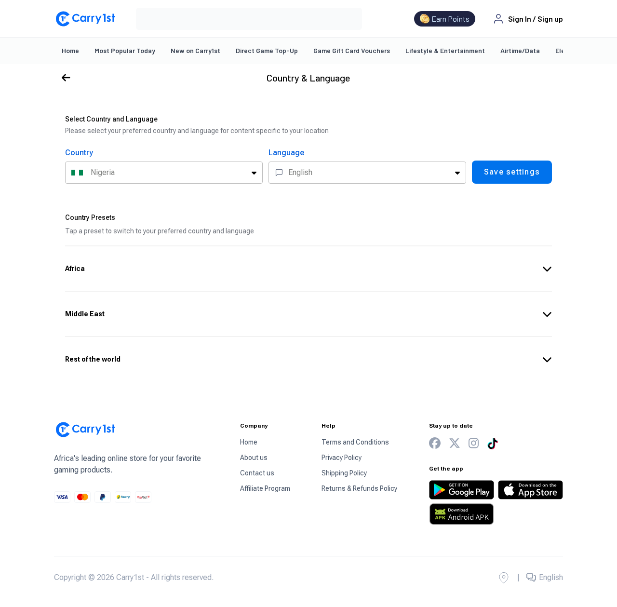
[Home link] (85, 19)
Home (70, 50)
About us (254, 457)
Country (79, 152)
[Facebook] (435, 443)
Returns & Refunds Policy (359, 488)
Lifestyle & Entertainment (445, 50)
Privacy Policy (342, 457)
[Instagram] (474, 443)
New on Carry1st (195, 50)
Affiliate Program (265, 488)
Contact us (257, 473)
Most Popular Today (124, 50)
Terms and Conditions (355, 442)
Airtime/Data (520, 50)
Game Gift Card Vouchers (351, 50)
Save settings (512, 171)
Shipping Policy (344, 473)
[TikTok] (492, 443)
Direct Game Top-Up (267, 50)
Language (286, 152)
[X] (454, 443)
